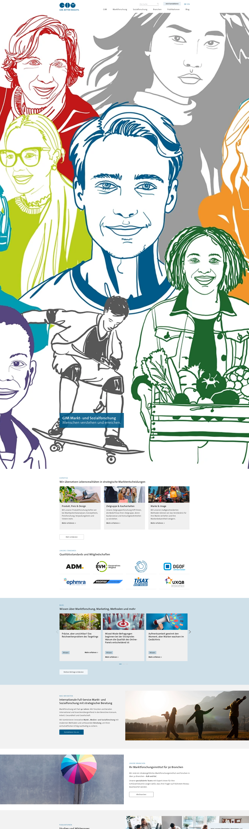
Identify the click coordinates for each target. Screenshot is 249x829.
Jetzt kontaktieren (172, 4)
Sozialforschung (140, 9)
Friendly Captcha (237, 798)
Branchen (157, 9)
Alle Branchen (141, 794)
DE (185, 4)
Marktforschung (120, 9)
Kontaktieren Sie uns (71, 732)
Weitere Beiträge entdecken (74, 672)
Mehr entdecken (72, 537)
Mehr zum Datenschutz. (220, 808)
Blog (187, 9)
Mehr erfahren (91, 652)
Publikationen (173, 9)
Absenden (222, 815)
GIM (105, 9)
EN (188, 4)
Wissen (65, 653)
